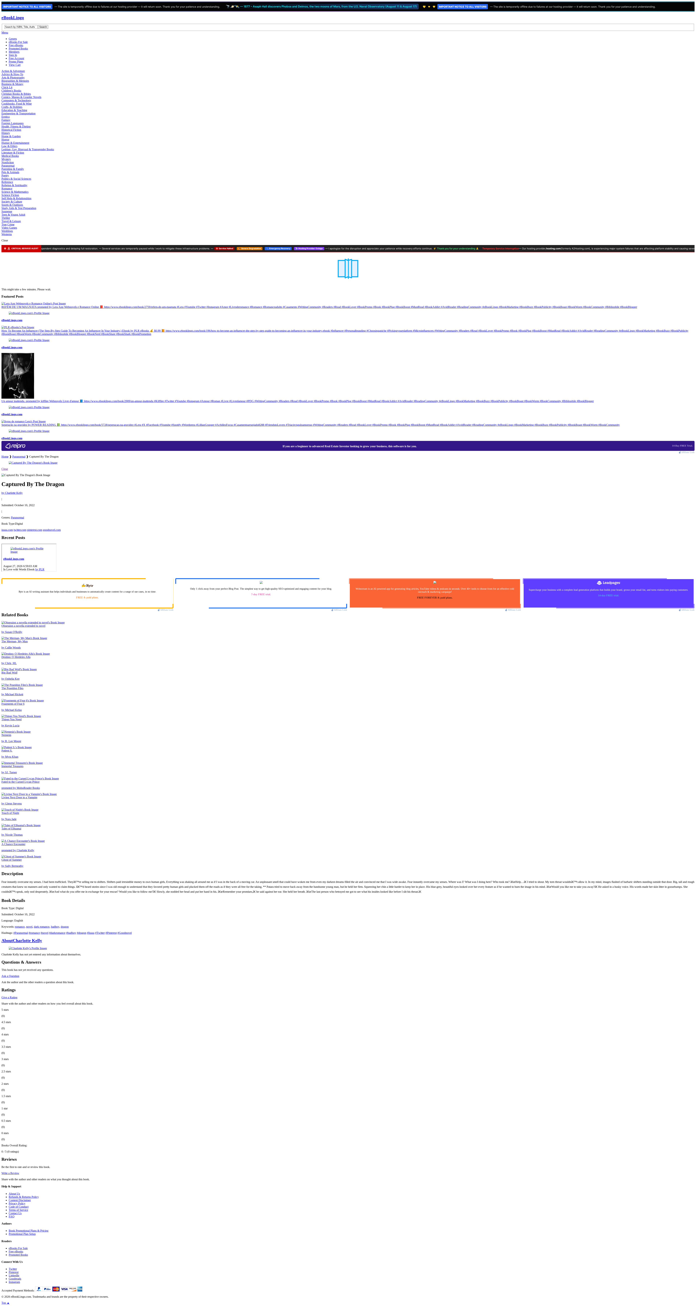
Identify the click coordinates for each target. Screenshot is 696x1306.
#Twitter (100, 932)
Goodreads (15, 1278)
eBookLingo (12, 17)
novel (29, 926)
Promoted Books (18, 48)
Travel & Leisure (11, 221)
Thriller (5, 217)
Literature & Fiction (12, 152)
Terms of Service (18, 1210)
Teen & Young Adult (13, 214)
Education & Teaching (14, 110)
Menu (4, 32)
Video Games (9, 227)
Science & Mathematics (14, 191)
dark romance (41, 926)
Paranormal (7, 165)
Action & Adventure (13, 71)
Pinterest (13, 1272)
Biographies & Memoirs (15, 80)
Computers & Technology (16, 100)
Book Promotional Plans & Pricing (28, 1230)
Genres (13, 38)
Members (14, 51)
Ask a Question (10, 976)
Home (5, 456)
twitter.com (20, 529)
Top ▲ (5, 1302)
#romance (34, 932)
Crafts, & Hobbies (11, 106)
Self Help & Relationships (16, 198)
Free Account (16, 58)
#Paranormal (20, 932)
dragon (65, 926)
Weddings (7, 231)
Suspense (6, 211)
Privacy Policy (17, 1203)
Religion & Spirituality (14, 185)
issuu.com (7, 529)
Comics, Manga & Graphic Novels (21, 97)
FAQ (11, 1216)
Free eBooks (16, 45)
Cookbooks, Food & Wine (16, 103)
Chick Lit (6, 87)
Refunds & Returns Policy (24, 1196)
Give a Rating (9, 997)
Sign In (13, 55)
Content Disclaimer (20, 1200)
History (5, 133)
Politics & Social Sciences (16, 178)
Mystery (6, 159)
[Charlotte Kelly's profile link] (28, 948)
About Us (14, 1193)
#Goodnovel (124, 932)
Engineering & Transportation (18, 113)
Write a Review (10, 1173)
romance (20, 926)
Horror (5, 139)
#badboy (71, 932)
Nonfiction (7, 162)
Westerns (6, 234)
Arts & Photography (13, 77)
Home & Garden (11, 136)
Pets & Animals (10, 172)
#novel (44, 932)
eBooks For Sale (18, 42)
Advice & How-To (12, 74)
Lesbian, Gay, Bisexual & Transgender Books (27, 149)
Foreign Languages (12, 123)
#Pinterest (111, 932)
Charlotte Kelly (21, 940)
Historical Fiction (11, 129)
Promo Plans (16, 61)
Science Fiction (10, 195)
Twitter (13, 1268)
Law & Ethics (9, 146)
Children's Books (11, 90)
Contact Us (15, 1213)
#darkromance (57, 932)
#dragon (81, 932)
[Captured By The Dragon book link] (33, 462)
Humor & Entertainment (15, 142)
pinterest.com (34, 529)
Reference (7, 182)
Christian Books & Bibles (16, 93)
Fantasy (5, 120)
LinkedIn (14, 1275)
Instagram (14, 1282)
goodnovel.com (52, 529)
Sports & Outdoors (12, 204)
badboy (55, 926)
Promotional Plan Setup (22, 1233)
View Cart (14, 64)
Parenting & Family (12, 168)
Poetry (5, 175)
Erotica (5, 116)
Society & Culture (11, 201)
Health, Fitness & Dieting (16, 126)
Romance (6, 188)
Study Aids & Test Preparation (18, 208)
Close (4, 468)
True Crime (7, 224)
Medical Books (10, 155)
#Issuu (90, 932)
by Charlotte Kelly (12, 492)
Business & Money (12, 84)
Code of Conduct (18, 1206)
